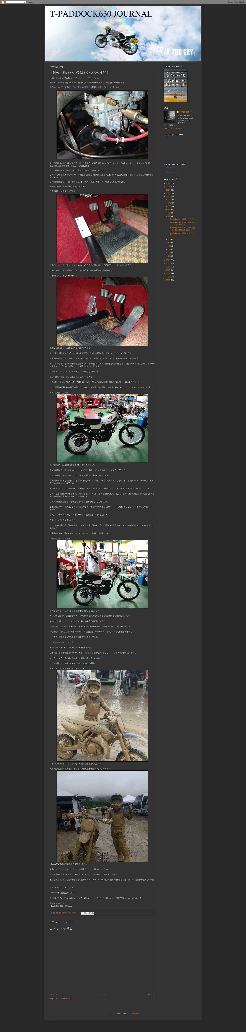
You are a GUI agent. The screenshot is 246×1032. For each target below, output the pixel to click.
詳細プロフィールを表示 (173, 128)
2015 (168, 280)
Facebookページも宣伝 (172, 173)
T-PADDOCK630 (185, 112)
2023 (168, 193)
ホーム (102, 994)
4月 (169, 246)
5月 (169, 243)
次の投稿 (53, 994)
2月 (169, 253)
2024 (168, 190)
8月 (169, 213)
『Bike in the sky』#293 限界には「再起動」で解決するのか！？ (181, 229)
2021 (168, 260)
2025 (168, 187)
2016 (168, 277)
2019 (168, 267)
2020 (168, 264)
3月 (169, 249)
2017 (168, 274)
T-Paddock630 (169, 168)
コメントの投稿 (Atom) (62, 999)
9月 (169, 210)
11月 (170, 203)
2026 (168, 183)
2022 (168, 197)
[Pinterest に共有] (92, 913)
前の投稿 (150, 994)
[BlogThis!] (84, 913)
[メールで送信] (82, 913)
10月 (170, 206)
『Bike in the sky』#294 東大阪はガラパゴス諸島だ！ (181, 223)
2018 (168, 270)
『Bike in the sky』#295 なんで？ (181, 219)
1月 (169, 256)
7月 (169, 216)
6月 (169, 239)
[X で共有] (87, 913)
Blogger (136, 1014)
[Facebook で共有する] (90, 913)
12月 (170, 200)
